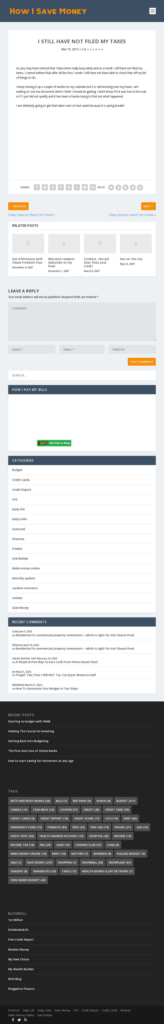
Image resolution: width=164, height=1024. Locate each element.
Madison (18, 685)
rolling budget (131, 854)
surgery (19, 871)
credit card (117, 809)
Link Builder (20, 558)
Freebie (17, 549)
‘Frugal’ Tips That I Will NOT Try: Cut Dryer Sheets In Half (56, 675)
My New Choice (18, 959)
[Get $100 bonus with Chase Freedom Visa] (28, 243)
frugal (123, 827)
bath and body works (30, 801)
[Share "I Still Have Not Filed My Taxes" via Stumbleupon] (77, 187)
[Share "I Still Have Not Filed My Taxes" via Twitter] (45, 187)
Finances (18, 539)
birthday (82, 801)
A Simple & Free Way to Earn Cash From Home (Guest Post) (57, 662)
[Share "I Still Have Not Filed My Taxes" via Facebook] (37, 187)
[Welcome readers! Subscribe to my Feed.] (64, 243)
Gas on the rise (131, 259)
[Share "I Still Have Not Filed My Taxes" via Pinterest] (61, 187)
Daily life (18, 509)
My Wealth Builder (21, 969)
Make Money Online (21, 1015)
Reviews (125, 1010)
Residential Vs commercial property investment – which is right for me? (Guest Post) (75, 635)
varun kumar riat (24, 658)
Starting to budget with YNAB (29, 721)
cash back (43, 809)
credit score (86, 818)
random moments (25, 588)
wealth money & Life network (107, 871)
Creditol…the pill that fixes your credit (96, 262)
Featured (18, 529)
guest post (22, 836)
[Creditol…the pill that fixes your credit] (100, 243)
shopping (67, 862)
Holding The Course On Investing (31, 731)
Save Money (20, 608)
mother (79, 854)
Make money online (26, 568)
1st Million (15, 920)
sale (16, 862)
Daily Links (19, 519)
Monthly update (23, 578)
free (78, 827)
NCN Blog (14, 979)
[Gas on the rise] (136, 243)
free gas (99, 827)
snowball (92, 862)
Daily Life (29, 1010)
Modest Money (18, 949)
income (122, 836)
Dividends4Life (18, 930)
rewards (102, 854)
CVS (14, 499)
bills (61, 801)
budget (17, 470)
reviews (17, 598)
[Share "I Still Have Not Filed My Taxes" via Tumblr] (53, 187)
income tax (22, 845)
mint (59, 854)
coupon (69, 809)
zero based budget (28, 880)
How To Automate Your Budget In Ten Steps (47, 688)
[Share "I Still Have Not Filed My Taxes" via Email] (85, 187)
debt (130, 818)
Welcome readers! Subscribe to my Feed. (61, 262)
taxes (69, 871)
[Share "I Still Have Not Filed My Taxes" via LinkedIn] (69, 187)
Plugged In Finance (21, 989)
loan (113, 845)
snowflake (120, 862)
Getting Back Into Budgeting (28, 741)
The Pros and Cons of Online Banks (32, 751)
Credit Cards (21, 480)
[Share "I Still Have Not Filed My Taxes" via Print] (93, 187)
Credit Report (21, 489)
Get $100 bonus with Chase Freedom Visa (27, 260)
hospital (98, 836)
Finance (17, 645)
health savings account (61, 836)
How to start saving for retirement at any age (40, 761)
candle (19, 809)
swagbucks (44, 871)
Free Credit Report (21, 939)
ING (45, 845)
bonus (104, 801)
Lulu (15, 631)
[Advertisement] (82, 136)
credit (91, 809)
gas (142, 827)
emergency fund (26, 827)
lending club (88, 845)
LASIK (63, 845)
